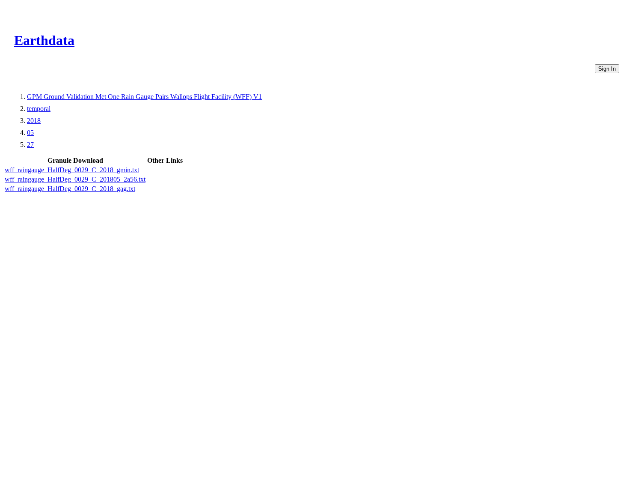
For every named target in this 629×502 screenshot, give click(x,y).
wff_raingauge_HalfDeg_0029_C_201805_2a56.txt (75, 179)
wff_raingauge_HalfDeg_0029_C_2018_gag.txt (70, 188)
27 (30, 144)
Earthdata (44, 40)
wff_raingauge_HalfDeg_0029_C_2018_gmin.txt (72, 169)
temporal (38, 108)
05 (30, 132)
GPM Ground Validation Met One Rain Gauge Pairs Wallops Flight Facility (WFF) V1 (144, 96)
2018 (34, 120)
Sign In (607, 69)
